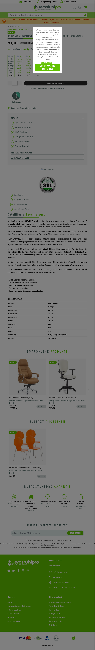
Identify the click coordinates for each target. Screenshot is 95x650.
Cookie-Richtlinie (50, 49)
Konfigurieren (46, 63)
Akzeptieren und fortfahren (47, 67)
